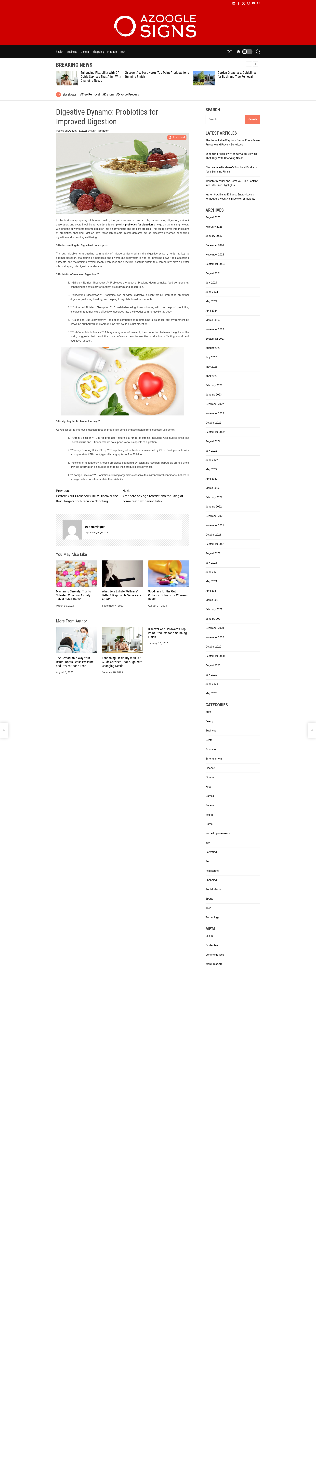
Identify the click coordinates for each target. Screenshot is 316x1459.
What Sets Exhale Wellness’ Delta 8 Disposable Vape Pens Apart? (121, 595)
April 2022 (211, 478)
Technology (212, 917)
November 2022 (215, 413)
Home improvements (218, 833)
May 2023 (211, 366)
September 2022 (215, 432)
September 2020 (215, 656)
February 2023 (214, 385)
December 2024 (215, 245)
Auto (208, 712)
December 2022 (215, 404)
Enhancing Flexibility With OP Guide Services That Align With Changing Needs (122, 662)
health (59, 51)
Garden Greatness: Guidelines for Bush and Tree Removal (168, 75)
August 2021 (213, 553)
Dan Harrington (100, 130)
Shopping (98, 51)
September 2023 (215, 338)
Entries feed (212, 945)
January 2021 (214, 618)
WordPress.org (214, 964)
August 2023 (213, 347)
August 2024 (213, 273)
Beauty (210, 721)
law (208, 842)
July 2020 (211, 674)
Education (211, 749)
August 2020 (213, 665)
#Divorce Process (127, 94)
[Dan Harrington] (72, 529)
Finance (112, 51)
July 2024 (211, 282)
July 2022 (211, 450)
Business (72, 51)
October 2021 (213, 534)
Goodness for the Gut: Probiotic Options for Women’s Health (168, 595)
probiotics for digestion (139, 224)
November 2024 (215, 254)
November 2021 (215, 525)
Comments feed (215, 954)
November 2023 (215, 329)
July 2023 (211, 357)
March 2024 (213, 320)
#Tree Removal (90, 94)
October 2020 (213, 646)
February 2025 (214, 226)
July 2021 (211, 562)
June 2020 (212, 684)
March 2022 (213, 488)
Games (210, 795)
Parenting (211, 852)
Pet (207, 861)
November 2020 (215, 637)
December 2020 (215, 628)
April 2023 (211, 376)
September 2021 (215, 544)
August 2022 (213, 441)
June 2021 (212, 572)
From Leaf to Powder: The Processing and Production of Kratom (237, 76)
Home (209, 823)
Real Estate (212, 870)
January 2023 (214, 394)
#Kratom (108, 94)
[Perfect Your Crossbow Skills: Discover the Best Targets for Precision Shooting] (4, 730)
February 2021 (214, 609)
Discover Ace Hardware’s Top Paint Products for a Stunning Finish (167, 633)
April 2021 (211, 590)
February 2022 (214, 497)
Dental (209, 740)
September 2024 (215, 264)
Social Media (213, 889)
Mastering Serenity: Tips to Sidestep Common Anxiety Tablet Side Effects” (73, 595)
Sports (209, 898)
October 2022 (213, 422)
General (85, 51)
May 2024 (211, 301)
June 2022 (212, 460)
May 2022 (211, 469)
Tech (122, 51)
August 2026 (213, 217)
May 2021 (211, 581)
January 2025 (214, 236)
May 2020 (211, 693)
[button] (255, 64)
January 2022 (214, 506)
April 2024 (211, 310)
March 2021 (213, 600)
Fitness (210, 777)
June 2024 (212, 292)
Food (208, 786)
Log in (209, 935)
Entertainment (214, 758)
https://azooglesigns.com (96, 532)
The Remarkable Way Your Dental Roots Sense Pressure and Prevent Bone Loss (74, 662)
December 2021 (215, 516)
